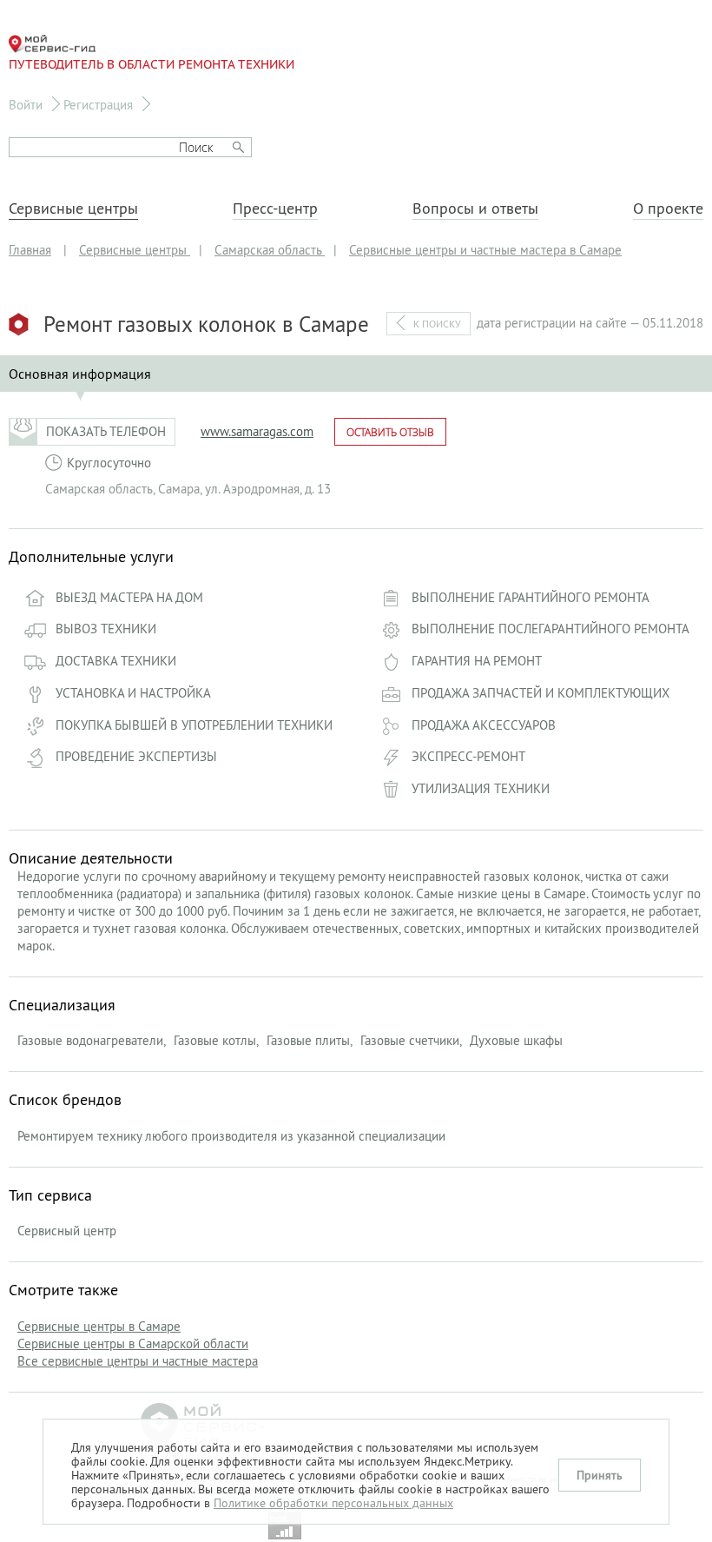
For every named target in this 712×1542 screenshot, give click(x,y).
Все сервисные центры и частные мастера (137, 1361)
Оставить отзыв (390, 432)
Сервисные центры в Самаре (99, 1326)
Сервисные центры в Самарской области (132, 1343)
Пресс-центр (275, 208)
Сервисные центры (73, 208)
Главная (30, 250)
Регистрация (98, 104)
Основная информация (80, 373)
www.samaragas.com (257, 431)
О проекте (668, 208)
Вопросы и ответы (475, 208)
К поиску (437, 323)
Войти (26, 104)
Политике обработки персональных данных (333, 1503)
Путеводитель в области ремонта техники (151, 64)
